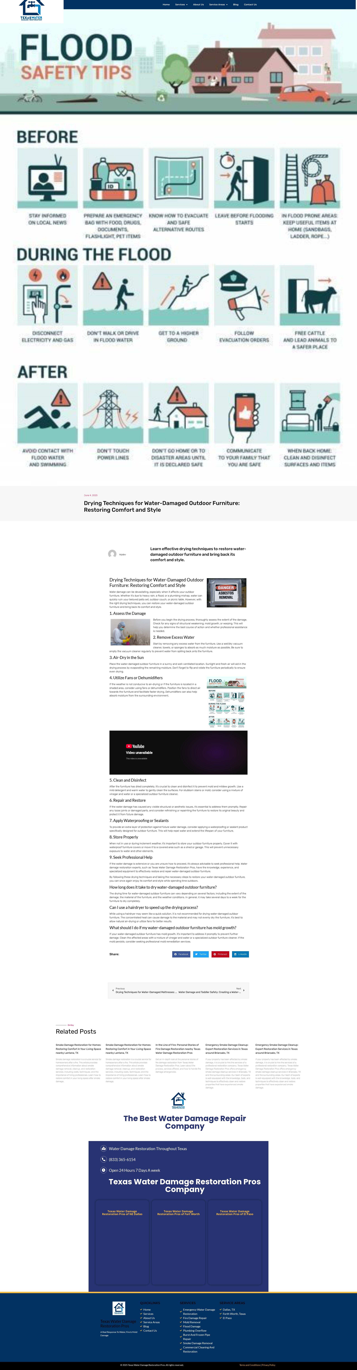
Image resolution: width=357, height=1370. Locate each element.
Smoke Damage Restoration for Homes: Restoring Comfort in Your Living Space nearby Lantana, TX (78, 1049)
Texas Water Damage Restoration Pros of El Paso (234, 1212)
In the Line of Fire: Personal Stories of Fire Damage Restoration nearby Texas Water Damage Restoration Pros (178, 1049)
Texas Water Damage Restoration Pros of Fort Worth (178, 1212)
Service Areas (217, 4)
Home (166, 4)
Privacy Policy (268, 1365)
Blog (235, 4)
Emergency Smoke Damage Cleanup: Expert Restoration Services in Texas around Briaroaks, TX (227, 1049)
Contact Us (250, 4)
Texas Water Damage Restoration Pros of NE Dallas (122, 1212)
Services (180, 4)
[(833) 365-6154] (103, 1159)
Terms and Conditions (249, 1365)
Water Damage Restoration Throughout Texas (148, 1148)
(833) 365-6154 (122, 1159)
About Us (198, 4)
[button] (181, 954)
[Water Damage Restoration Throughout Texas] (103, 1148)
